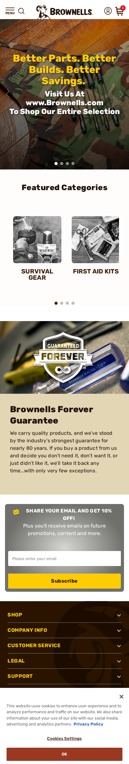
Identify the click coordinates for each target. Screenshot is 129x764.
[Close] (121, 697)
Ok (64, 754)
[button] (10, 11)
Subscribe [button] (64, 581)
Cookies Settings (64, 738)
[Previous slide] (7, 94)
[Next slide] (121, 94)
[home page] (64, 12)
